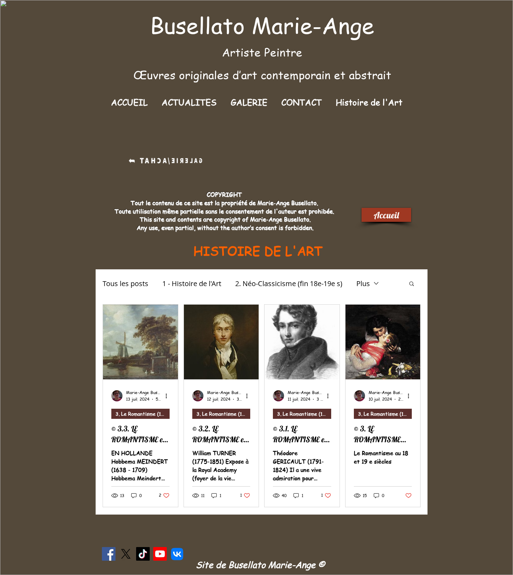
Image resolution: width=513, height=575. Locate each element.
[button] (249, 102)
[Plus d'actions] (168, 396)
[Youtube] (160, 554)
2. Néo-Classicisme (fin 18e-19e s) (288, 283)
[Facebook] (109, 554)
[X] (126, 554)
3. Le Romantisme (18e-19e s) (143, 413)
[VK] (177, 554)
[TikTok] (143, 554)
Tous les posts (125, 283)
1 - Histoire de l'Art (191, 283)
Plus (363, 283)
